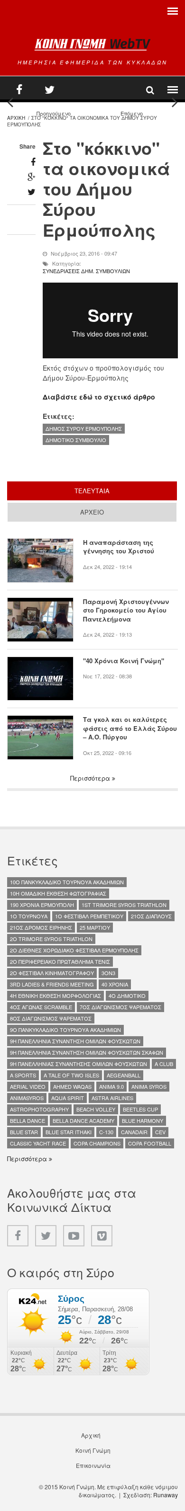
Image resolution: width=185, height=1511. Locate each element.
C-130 (106, 1132)
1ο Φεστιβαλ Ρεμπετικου (89, 916)
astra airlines (112, 1098)
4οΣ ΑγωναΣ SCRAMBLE (41, 1007)
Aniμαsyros (27, 1098)
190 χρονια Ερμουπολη (42, 904)
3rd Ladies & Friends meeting (52, 984)
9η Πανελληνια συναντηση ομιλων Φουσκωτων (75, 1041)
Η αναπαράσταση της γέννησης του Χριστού (118, 546)
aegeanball (123, 1075)
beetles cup (140, 1109)
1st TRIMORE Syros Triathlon (124, 904)
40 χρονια (115, 984)
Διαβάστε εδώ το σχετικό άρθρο (99, 396)
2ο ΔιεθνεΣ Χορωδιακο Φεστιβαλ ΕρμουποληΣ (74, 950)
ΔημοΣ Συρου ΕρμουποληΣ (84, 428)
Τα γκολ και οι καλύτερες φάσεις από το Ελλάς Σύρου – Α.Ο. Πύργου (130, 728)
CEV (160, 1132)
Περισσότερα (91, 778)
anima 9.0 (111, 1086)
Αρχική (91, 1435)
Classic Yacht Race (38, 1143)
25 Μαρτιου (95, 927)
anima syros (148, 1086)
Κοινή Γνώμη (93, 1450)
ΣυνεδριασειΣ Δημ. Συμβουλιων (86, 271)
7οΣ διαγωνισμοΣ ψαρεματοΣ (120, 1007)
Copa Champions (97, 1143)
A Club (164, 1063)
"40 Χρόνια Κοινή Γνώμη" (123, 661)
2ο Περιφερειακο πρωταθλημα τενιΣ (60, 961)
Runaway (165, 1495)
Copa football (149, 1143)
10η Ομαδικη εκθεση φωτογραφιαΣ (58, 893)
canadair (134, 1132)
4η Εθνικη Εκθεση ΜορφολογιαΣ (55, 995)
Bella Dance (27, 1120)
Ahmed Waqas (72, 1086)
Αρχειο (92, 511)
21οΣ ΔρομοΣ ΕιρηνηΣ (41, 927)
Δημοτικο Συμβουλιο (76, 440)
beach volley (95, 1109)
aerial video (28, 1086)
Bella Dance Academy (83, 1120)
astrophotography (39, 1109)
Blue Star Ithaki (69, 1132)
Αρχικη (16, 118)
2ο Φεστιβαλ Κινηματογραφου (52, 973)
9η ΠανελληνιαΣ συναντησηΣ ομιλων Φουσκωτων (78, 1063)
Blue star (24, 1132)
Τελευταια (122, 490)
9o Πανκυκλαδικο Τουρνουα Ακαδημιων (65, 1029)
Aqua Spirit (67, 1098)
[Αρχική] (92, 44)
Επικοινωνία (93, 1465)
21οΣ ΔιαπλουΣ (151, 916)
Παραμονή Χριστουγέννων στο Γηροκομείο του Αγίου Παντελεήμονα (126, 610)
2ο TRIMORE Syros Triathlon (51, 938)
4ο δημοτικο (127, 995)
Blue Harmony (142, 1120)
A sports (23, 1075)
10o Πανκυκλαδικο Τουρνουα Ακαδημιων (67, 882)
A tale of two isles (71, 1075)
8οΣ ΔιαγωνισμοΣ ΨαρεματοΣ (51, 1018)
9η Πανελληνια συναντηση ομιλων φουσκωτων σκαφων (86, 1052)
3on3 (108, 973)
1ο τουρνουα (28, 916)
